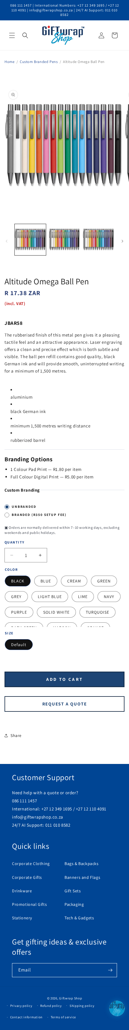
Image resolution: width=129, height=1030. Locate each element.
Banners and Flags (82, 877)
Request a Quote (64, 704)
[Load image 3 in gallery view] (98, 239)
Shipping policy (82, 1006)
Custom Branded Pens (39, 61)
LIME (83, 596)
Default (18, 644)
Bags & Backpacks (81, 863)
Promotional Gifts (29, 904)
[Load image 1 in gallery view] (30, 239)
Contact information (26, 1017)
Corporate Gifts (27, 877)
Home (9, 61)
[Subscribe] (110, 970)
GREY (16, 596)
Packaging (74, 904)
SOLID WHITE (56, 612)
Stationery (22, 918)
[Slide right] (122, 241)
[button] (12, 35)
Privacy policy (21, 1006)
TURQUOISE (97, 612)
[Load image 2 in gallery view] (64, 239)
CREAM (74, 581)
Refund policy (51, 1006)
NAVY (109, 596)
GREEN (104, 581)
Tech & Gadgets (79, 918)
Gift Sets (72, 891)
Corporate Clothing (31, 863)
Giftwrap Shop (70, 998)
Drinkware (22, 891)
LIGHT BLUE (50, 596)
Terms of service (63, 1017)
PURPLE (19, 612)
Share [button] (16, 735)
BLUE (45, 581)
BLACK (17, 581)
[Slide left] (6, 241)
